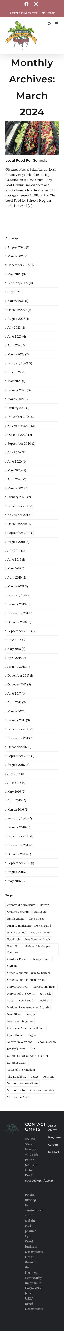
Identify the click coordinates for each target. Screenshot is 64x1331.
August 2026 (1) (18, 247)
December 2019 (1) (20, 506)
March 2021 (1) (17, 399)
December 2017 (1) (20, 675)
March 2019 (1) (17, 586)
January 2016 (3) (18, 827)
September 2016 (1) (20, 756)
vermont (48, 1076)
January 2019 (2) (18, 604)
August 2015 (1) (17, 872)
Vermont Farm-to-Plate (22, 1083)
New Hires (14, 1014)
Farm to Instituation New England (29, 925)
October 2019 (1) (19, 524)
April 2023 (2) (16, 345)
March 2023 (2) (18, 354)
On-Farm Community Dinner (26, 1028)
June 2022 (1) (16, 372)
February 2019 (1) (19, 595)
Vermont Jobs (16, 1090)
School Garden (46, 1042)
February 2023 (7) (19, 363)
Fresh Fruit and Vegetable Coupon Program (29, 949)
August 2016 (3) (18, 765)
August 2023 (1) (18, 319)
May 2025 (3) (16, 274)
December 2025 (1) (20, 265)
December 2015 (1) (20, 836)
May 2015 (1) (16, 881)
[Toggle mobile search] (49, 24)
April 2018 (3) (16, 658)
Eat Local (40, 911)
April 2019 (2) (16, 577)
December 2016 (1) (20, 729)
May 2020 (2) (16, 470)
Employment (15, 918)
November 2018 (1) (20, 613)
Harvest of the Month (21, 993)
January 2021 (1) (18, 408)
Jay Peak (45, 993)
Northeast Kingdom (20, 1021)
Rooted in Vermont (19, 1042)
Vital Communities (42, 1090)
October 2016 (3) (19, 747)
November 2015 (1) (20, 845)
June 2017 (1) (16, 693)
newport (31, 1014)
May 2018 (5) (16, 649)
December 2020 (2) (20, 417)
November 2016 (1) (20, 738)
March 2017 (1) (17, 711)
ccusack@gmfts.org (39, 1180)
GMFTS (12, 966)
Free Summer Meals (37, 939)
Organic (33, 1035)
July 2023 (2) (16, 328)
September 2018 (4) (21, 631)
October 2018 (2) (19, 622)
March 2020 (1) (18, 488)
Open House (15, 1035)
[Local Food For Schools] (32, 138)
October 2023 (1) (19, 310)
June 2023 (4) (16, 336)
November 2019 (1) (20, 515)
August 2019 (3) (18, 542)
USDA (34, 1076)
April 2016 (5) (16, 800)
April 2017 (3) (16, 702)
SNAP (33, 1049)
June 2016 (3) (16, 783)
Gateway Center (40, 959)
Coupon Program (18, 911)
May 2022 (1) (16, 381)
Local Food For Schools (26, 160)
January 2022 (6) (19, 390)
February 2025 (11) (20, 283)
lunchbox (44, 1000)
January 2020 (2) (19, 497)
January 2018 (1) (18, 667)
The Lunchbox (16, 1076)
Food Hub (13, 939)
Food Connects (40, 932)
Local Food (26, 1000)
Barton (44, 904)
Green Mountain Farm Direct (26, 979)
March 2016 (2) (17, 809)
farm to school (16, 932)
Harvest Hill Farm (44, 986)
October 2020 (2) (19, 435)
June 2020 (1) (16, 461)
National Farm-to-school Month (28, 1007)
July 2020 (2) (16, 452)
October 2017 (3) (19, 684)
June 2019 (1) (16, 559)
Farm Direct (36, 918)
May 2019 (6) (16, 568)
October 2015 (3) (19, 854)
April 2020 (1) (16, 479)
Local (10, 1000)
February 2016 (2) (19, 818)
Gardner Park (16, 959)
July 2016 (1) (15, 774)
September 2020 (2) (21, 444)
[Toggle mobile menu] (57, 24)
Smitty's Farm (16, 1049)
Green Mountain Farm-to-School (28, 972)
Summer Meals (17, 1062)
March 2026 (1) (17, 256)
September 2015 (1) (20, 863)
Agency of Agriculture (21, 904)
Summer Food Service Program (27, 1055)
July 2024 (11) (16, 292)
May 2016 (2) (16, 791)
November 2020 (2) (21, 426)
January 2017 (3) (18, 720)
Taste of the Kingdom (21, 1069)
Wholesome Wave (18, 1097)
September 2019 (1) (20, 533)
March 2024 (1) (17, 301)
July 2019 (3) (16, 551)
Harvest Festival (17, 986)
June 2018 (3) (16, 640)
